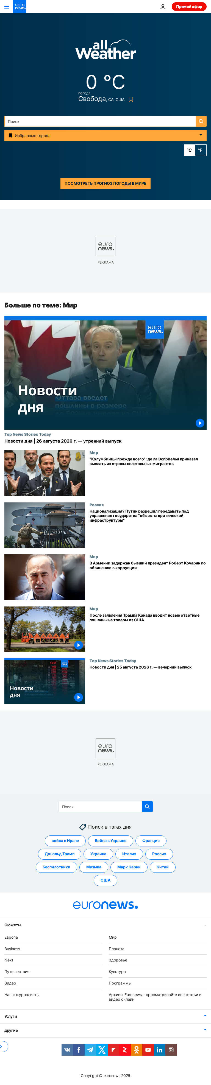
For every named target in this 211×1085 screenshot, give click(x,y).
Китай (163, 867)
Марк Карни (129, 867)
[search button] (201, 121)
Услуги (10, 1016)
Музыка (93, 867)
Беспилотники (56, 867)
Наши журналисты (22, 994)
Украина (98, 854)
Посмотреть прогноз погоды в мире (105, 183)
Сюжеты (12, 924)
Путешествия (16, 971)
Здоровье (118, 960)
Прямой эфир (189, 6)
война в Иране (65, 840)
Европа (11, 937)
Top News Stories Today (27, 434)
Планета (116, 948)
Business (12, 948)
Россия (97, 504)
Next (8, 960)
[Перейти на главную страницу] (19, 6)
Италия (129, 854)
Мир (94, 452)
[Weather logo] (105, 51)
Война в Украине (110, 840)
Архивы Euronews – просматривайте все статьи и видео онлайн (155, 997)
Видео (10, 983)
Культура (117, 971)
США (105, 880)
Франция (151, 840)
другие (11, 1030)
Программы (120, 983)
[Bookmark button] (130, 99)
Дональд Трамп (59, 854)
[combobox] (105, 121)
